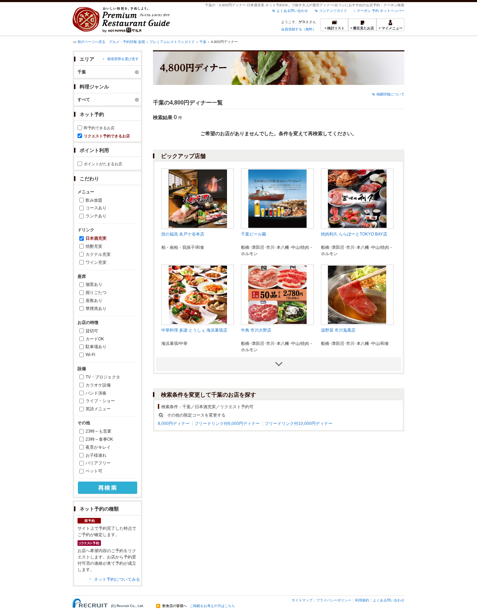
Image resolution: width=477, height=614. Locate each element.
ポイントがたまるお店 (103, 164)
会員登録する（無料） (298, 29)
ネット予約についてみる (117, 579)
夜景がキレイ (98, 447)
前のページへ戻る (91, 42)
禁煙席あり (96, 308)
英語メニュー (98, 408)
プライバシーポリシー (333, 600)
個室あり (94, 284)
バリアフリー (98, 463)
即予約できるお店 (99, 128)
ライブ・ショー (100, 400)
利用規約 (362, 600)
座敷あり (94, 300)
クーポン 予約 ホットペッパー (380, 11)
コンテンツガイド (333, 11)
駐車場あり (96, 346)
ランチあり (96, 216)
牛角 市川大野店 (256, 330)
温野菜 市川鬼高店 (338, 330)
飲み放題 (94, 200)
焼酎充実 (94, 246)
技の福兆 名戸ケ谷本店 (182, 234)
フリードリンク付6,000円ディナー (227, 423)
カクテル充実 (98, 254)
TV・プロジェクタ (103, 377)
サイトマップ (302, 600)
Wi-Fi (90, 354)
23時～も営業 (98, 431)
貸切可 (92, 330)
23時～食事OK (99, 439)
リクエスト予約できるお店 (107, 136)
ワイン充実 (96, 262)
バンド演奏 (96, 393)
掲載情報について (390, 94)
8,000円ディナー (174, 423)
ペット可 (94, 471)
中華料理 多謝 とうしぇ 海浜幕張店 (194, 330)
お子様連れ (96, 455)
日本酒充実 (96, 238)
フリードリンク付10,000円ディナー (298, 423)
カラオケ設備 (98, 385)
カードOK (95, 339)
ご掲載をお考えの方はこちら (212, 606)
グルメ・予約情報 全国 (127, 42)
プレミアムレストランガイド (172, 42)
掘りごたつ (96, 292)
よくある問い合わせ (292, 11)
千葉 (202, 42)
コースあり (96, 207)
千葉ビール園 (253, 234)
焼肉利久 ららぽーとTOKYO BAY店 (354, 234)
